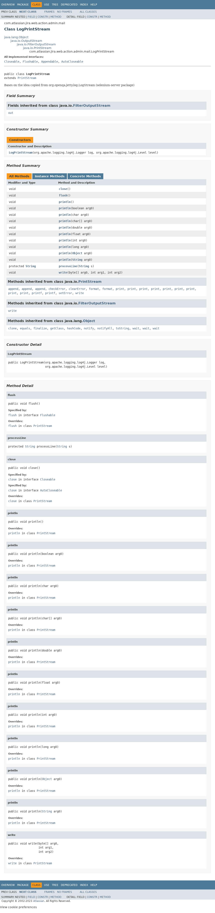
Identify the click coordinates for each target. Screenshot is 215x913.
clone (12, 328)
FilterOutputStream (91, 106)
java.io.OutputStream (26, 40)
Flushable (30, 61)
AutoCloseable (72, 61)
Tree (55, 4)
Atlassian (38, 901)
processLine (68, 266)
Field (31, 16)
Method (55, 16)
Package (23, 4)
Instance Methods (49, 176)
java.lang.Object (16, 37)
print (120, 289)
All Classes (88, 11)
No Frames (64, 11)
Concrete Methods (85, 176)
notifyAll (104, 328)
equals (25, 328)
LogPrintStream (20, 152)
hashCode (73, 328)
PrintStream (27, 78)
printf (37, 293)
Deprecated (69, 4)
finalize (40, 328)
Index (84, 4)
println (65, 202)
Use (46, 4)
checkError (57, 289)
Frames (49, 11)
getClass (57, 328)
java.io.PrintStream (37, 48)
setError (65, 293)
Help (93, 4)
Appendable (49, 61)
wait (135, 328)
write (63, 272)
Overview (8, 4)
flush (63, 195)
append (13, 289)
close (63, 189)
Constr (43, 16)
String (77, 259)
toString (122, 328)
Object (77, 253)
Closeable (11, 61)
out (10, 112)
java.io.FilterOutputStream (36, 44)
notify (89, 328)
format (94, 289)
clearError (77, 289)
